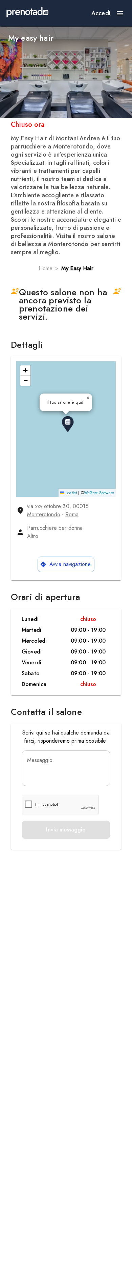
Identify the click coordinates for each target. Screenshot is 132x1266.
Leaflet (70, 493)
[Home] (27, 13)
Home (46, 268)
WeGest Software (99, 493)
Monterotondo (43, 514)
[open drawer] (120, 13)
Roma (72, 514)
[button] (67, 424)
